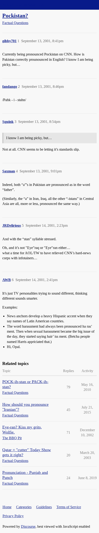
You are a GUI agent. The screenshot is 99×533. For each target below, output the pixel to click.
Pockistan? (15, 15)
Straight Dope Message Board (24, 5)
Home (7, 507)
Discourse (28, 526)
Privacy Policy (13, 516)
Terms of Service (68, 507)
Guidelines (44, 507)
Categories (24, 507)
